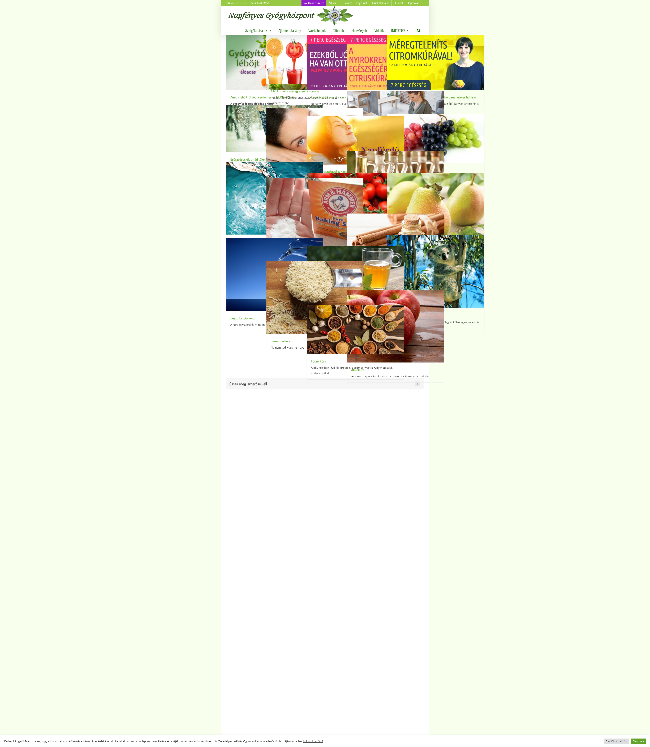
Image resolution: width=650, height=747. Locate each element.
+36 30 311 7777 (236, 2)
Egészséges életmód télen (248, 159)
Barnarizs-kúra (280, 341)
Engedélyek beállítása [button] (616, 741)
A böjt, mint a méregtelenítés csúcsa (295, 91)
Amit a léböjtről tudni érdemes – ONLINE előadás (263, 97)
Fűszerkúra (318, 361)
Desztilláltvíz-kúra (242, 318)
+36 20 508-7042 (258, 2)
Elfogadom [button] (638, 741)
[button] (418, 30)
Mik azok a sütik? (313, 741)
